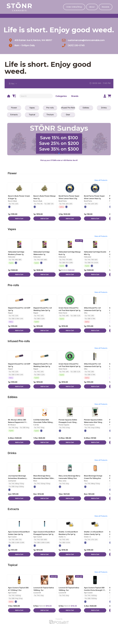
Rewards (105, 7)
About (92, 7)
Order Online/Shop (74, 7)
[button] (19, 188)
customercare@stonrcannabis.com (86, 40)
